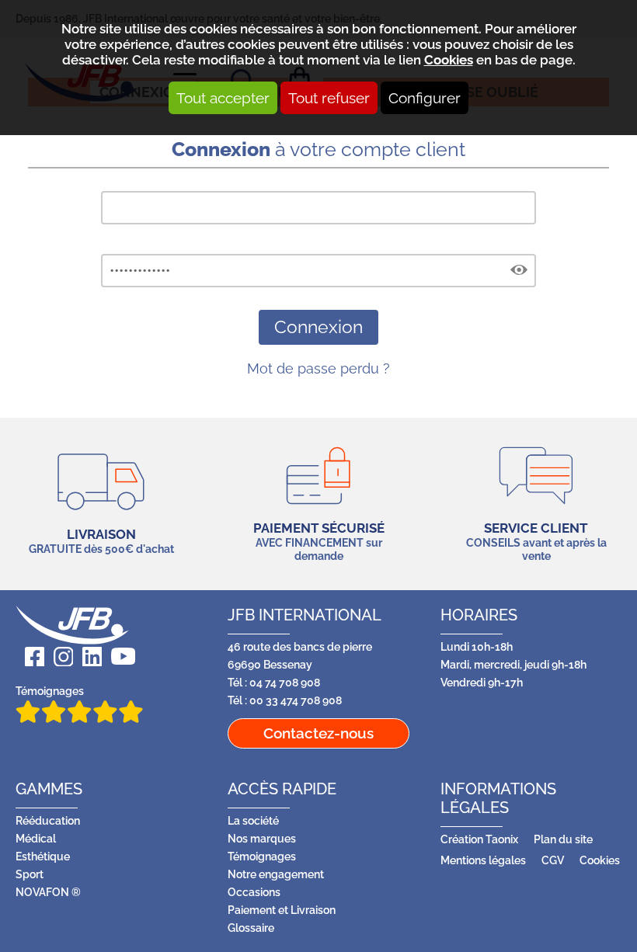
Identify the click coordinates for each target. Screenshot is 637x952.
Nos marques (262, 838)
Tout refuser (329, 97)
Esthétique (43, 856)
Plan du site (563, 839)
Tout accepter (223, 97)
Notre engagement (276, 874)
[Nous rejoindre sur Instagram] (58, 656)
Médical (36, 838)
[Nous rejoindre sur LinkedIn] (87, 656)
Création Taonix (479, 839)
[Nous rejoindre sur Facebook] (30, 656)
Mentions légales (483, 860)
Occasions (254, 891)
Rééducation (48, 820)
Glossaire (251, 927)
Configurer (424, 97)
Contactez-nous (318, 733)
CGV (552, 860)
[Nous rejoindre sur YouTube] (118, 656)
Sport (30, 874)
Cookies (448, 60)
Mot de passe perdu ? (318, 368)
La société (253, 820)
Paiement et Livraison (282, 909)
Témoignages (50, 690)
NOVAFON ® (48, 891)
